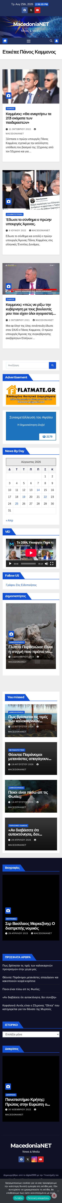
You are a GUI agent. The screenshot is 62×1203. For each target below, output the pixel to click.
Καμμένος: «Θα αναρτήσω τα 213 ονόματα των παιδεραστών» (28, 118)
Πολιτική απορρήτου (38, 1198)
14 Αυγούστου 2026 (22, 802)
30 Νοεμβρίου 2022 (20, 1109)
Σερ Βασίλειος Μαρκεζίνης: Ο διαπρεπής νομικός (30, 926)
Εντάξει (19, 1198)
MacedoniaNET (31, 24)
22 (45, 496)
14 (38, 490)
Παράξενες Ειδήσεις (18, 825)
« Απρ (9, 520)
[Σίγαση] (46, 563)
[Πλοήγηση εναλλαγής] (28, 41)
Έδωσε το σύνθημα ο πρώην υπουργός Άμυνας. (28, 221)
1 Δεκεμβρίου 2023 (23, 657)
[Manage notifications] (54, 1195)
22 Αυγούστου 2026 (22, 726)
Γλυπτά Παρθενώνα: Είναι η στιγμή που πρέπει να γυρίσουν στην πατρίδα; (30, 651)
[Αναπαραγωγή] (10, 563)
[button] (51, 40)
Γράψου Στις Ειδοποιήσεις (21, 585)
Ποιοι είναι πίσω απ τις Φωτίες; (28, 794)
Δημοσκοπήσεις (16, 642)
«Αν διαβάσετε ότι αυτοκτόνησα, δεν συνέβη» (23, 834)
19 (23, 496)
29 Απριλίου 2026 (21, 840)
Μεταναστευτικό (16, 750)
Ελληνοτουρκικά (14, 214)
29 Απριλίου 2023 (18, 933)
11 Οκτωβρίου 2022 (20, 129)
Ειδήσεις (10, 108)
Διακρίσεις (11, 1095)
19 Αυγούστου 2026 (22, 764)
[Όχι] (58, 1191)
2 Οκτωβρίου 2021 (19, 320)
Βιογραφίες (11, 919)
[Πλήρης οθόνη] (51, 563)
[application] (31, 553)
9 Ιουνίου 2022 (18, 230)
